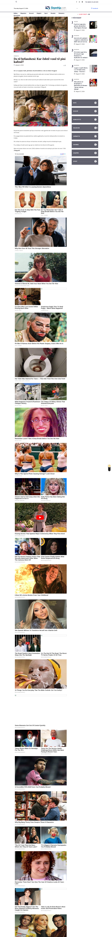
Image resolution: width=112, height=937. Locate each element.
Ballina (15, 13)
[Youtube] (83, 1)
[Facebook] (77, 1)
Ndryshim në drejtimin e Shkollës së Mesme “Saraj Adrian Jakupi (80, 85)
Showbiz (53, 13)
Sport (46, 13)
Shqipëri (39, 13)
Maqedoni (23, 13)
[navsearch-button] (15, 2)
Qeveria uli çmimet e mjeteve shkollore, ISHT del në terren (81, 40)
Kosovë (31, 13)
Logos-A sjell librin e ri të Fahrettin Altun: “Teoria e (81, 69)
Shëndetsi (61, 13)
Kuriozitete (17, 15)
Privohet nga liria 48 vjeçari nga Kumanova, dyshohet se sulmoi (80, 54)
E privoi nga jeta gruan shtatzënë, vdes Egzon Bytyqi (80, 26)
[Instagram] (80, 1)
